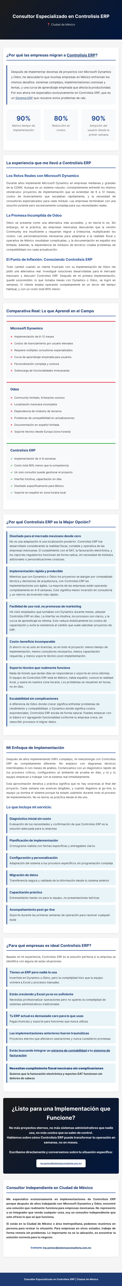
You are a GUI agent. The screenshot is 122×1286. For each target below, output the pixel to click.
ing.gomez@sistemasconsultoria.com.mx (61, 1163)
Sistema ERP (24, 98)
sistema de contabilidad (69, 1050)
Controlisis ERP (81, 55)
